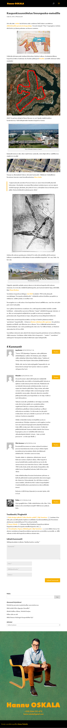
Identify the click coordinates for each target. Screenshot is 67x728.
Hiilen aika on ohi (12, 614)
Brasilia (41, 59)
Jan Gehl (30, 294)
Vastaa (56, 352)
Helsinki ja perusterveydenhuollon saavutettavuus (23, 605)
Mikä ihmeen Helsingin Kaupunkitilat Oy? (20, 617)
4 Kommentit (19, 16)
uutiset (17, 23)
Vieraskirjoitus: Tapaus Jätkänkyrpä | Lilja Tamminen (25, 529)
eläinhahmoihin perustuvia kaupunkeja (19, 26)
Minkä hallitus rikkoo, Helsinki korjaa (18, 611)
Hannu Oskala (12, 524)
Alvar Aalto (38, 177)
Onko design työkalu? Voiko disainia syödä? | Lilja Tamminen (27, 517)
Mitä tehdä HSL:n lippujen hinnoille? (18, 608)
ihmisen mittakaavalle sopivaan (41, 322)
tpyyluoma (18, 350)
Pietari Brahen (14, 290)
